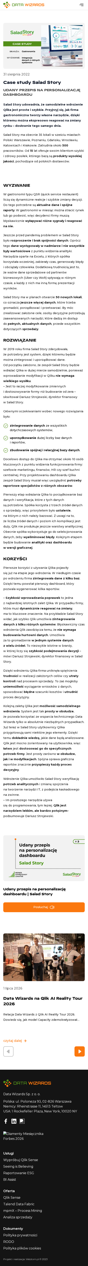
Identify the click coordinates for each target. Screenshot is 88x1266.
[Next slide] (79, 1051)
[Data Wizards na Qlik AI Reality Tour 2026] (44, 957)
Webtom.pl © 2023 (36, 1259)
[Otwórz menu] (81, 5)
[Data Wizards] (25, 5)
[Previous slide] (8, 1051)
